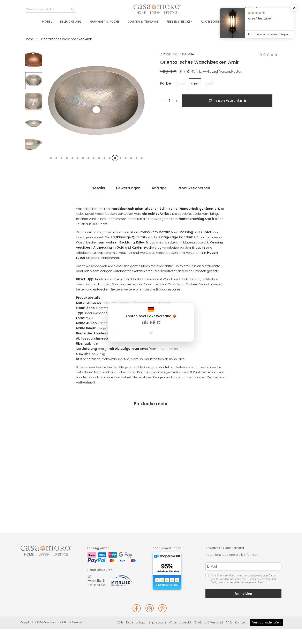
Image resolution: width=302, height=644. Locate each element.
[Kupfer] (60, 504)
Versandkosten (230, 72)
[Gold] (48, 504)
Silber (194, 83)
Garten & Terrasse (143, 22)
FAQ (229, 622)
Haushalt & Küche (105, 22)
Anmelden (243, 593)
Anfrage (159, 188)
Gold (182, 83)
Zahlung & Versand (208, 622)
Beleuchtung (71, 22)
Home (29, 39)
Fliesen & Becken (179, 22)
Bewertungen (128, 188)
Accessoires (211, 22)
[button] (268, 54)
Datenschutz (135, 622)
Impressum (157, 622)
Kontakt (241, 622)
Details (98, 188)
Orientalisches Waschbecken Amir (54, 489)
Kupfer (209, 83)
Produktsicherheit (194, 188)
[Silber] (54, 504)
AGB (120, 622)
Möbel (47, 22)
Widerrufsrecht (180, 622)
